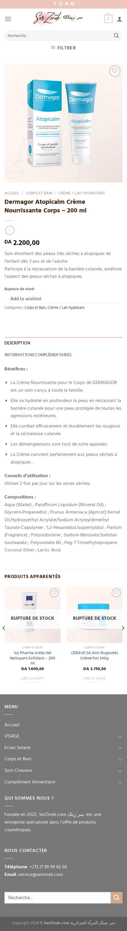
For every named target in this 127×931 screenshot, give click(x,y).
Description (17, 343)
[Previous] (4, 640)
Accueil (11, 193)
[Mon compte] (120, 18)
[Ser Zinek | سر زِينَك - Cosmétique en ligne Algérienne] (58, 19)
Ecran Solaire (17, 748)
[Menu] (8, 19)
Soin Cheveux (18, 771)
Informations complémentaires (37, 354)
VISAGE (11, 736)
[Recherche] (116, 36)
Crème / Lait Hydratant (81, 193)
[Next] (123, 640)
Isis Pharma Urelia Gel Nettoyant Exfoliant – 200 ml (32, 658)
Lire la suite (32, 678)
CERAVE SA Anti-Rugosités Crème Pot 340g (94, 656)
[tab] (63, 343)
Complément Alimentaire (29, 782)
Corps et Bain (39, 193)
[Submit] (117, 897)
